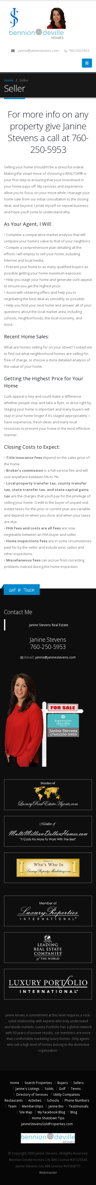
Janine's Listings (27, 1088)
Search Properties (38, 1083)
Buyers (62, 1083)
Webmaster (48, 1172)
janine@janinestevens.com (38, 50)
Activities (35, 1100)
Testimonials (79, 1106)
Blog (73, 1112)
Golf (62, 1088)
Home (9, 80)
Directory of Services (32, 1094)
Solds (49, 1088)
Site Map (25, 1112)
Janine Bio (56, 1106)
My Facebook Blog (51, 1112)
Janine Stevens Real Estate (48, 625)
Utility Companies (66, 1094)
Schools (53, 1100)
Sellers (78, 1083)
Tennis (76, 1088)
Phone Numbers (77, 1100)
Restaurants (14, 1100)
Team (12, 1106)
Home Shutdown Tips (48, 1118)
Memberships (32, 1106)
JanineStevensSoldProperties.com (47, 1124)
